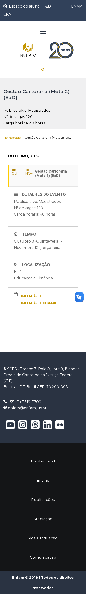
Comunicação (43, 557)
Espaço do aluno (23, 6)
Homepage (12, 137)
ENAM (77, 6)
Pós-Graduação (43, 538)
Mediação (43, 519)
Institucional (43, 461)
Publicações (43, 499)
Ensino (43, 480)
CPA (7, 14)
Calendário (31, 296)
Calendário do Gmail (39, 303)
